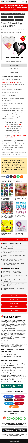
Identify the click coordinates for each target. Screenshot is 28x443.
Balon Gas (22, 13)
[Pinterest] (14, 176)
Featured (10, 16)
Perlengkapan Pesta (18, 16)
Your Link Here (14, 306)
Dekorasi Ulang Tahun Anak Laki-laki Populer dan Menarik (14, 264)
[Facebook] (7, 176)
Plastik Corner (14, 299)
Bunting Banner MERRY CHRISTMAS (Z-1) (20, 198)
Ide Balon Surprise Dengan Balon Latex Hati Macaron (14, 280)
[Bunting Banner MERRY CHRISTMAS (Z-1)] (21, 189)
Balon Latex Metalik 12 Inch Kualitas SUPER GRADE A (6, 198)
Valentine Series (18, 20)
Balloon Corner (13, 440)
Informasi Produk (14, 65)
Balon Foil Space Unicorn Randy (19, 234)
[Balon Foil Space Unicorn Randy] (21, 226)
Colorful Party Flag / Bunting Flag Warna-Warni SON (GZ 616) (7, 216)
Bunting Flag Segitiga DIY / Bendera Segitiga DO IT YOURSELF (13, 259)
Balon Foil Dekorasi (6, 13)
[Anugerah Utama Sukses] (16, 420)
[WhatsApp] (18, 176)
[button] (21, 176)
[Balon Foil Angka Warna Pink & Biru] (21, 207)
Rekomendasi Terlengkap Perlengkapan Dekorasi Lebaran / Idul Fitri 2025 (14, 8)
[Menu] (23, 1)
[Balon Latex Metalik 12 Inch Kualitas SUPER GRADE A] (7, 189)
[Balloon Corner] (8, 2)
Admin (4, 32)
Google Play (9, 430)
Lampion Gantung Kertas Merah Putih (14, 255)
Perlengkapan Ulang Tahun (7, 20)
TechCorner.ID (14, 303)
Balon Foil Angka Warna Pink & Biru (20, 215)
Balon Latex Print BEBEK (6, 234)
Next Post (5, 240)
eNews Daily (14, 296)
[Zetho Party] (4, 420)
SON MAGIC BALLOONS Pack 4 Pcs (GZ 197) (15, 276)
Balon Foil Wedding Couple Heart (11, 24)
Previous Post (21, 240)
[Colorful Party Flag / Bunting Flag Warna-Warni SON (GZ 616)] (7, 207)
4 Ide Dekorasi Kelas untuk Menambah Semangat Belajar (14, 247)
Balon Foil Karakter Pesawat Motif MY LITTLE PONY (14, 251)
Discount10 (4, 16)
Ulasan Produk (14, 72)
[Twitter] (11, 176)
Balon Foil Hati (15, 13)
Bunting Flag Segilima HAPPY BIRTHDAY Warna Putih (15, 284)
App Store (21, 430)
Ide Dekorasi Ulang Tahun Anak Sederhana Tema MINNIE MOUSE (12, 272)
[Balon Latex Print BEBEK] (7, 226)
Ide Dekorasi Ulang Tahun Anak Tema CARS (14, 288)
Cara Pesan (13, 68)
